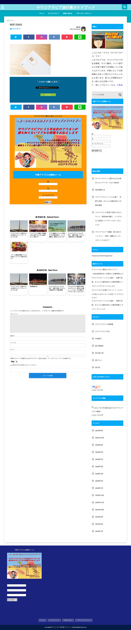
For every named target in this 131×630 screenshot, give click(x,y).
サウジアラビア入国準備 (104, 324)
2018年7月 (99, 531)
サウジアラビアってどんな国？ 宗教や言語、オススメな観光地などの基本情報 (108, 201)
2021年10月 (99, 438)
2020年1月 (99, 488)
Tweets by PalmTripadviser (102, 256)
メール (13, 342)
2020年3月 (99, 474)
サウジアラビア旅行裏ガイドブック (66, 7)
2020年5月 (99, 459)
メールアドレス (48, 195)
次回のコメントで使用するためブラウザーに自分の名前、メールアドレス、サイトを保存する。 (41, 358)
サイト (12, 349)
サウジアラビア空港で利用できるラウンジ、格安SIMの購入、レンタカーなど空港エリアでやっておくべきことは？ (109, 218)
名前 (12, 336)
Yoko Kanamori (75, 29)
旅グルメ (98, 360)
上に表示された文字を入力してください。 (23, 365)
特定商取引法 (100, 190)
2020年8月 (99, 445)
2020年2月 (99, 481)
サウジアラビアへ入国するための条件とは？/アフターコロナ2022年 (108, 180)
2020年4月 (99, 466)
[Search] (120, 94)
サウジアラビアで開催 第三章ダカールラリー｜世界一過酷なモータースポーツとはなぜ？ (108, 236)
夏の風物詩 (99, 346)
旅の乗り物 (99, 353)
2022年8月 (99, 430)
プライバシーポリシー (84, 13)
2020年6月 (99, 452)
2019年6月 (99, 524)
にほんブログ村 (97, 390)
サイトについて (53, 13)
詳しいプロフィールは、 (109, 85)
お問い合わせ (67, 13)
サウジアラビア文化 (102, 331)
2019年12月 (99, 495)
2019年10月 (99, 510)
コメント (14, 314)
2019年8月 (99, 517)
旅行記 (97, 367)
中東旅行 (98, 339)
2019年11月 (99, 502)
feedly (49, 94)
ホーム (41, 13)
